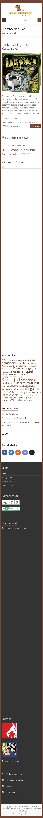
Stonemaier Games (10, 397)
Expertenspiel (7, 372)
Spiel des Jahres (32, 395)
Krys (7, 119)
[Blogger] (18, 452)
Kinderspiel (8, 383)
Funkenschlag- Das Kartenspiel (27, 122)
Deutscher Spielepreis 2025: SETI (16, 154)
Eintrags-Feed (7, 477)
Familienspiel (22, 371)
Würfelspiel (24, 401)
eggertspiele (32, 366)
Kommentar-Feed (8, 481)
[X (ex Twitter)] (32, 452)
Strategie (24, 397)
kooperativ (22, 383)
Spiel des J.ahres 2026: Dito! (14, 145)
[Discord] (25, 452)
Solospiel (22, 395)
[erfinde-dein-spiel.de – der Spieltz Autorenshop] (10, 792)
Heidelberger (9, 377)
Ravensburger (19, 392)
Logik (21, 386)
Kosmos (34, 382)
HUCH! (21, 377)
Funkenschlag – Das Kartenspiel (16, 46)
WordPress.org (7, 485)
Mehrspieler (6, 389)
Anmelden (5, 473)
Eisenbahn (5, 369)
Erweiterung (21, 368)
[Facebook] (4, 452)
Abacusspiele (17, 360)
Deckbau (13, 365)
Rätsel (38, 392)
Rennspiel (31, 392)
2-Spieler (6, 360)
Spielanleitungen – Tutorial (21, 814)
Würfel (15, 400)
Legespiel (13, 385)
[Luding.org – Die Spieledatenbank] (7, 786)
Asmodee (8, 363)
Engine (11, 369)
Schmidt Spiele (10, 395)
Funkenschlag (10, 122)
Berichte (20, 363)
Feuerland (6, 374)
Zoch (30, 400)
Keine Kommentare (12, 126)
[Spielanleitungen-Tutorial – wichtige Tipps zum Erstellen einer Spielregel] (12, 780)
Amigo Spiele (28, 360)
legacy (4, 386)
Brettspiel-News (18, 137)
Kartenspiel (11, 379)
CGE (27, 363)
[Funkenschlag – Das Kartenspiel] (21, 53)
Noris (13, 389)
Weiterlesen (35, 126)
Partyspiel (20, 389)
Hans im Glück (19, 374)
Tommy (5, 422)
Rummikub (13, 414)
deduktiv (21, 365)
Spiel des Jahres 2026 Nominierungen (18, 149)
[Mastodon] (11, 452)
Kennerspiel (28, 380)
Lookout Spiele (29, 386)
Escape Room (34, 369)
